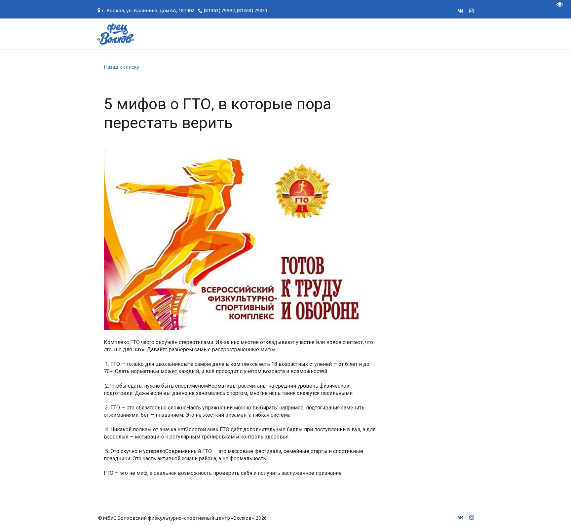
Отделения (77, 34)
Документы (186, 34)
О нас (37, 34)
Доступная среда (351, 34)
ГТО (148, 34)
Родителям (236, 34)
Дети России (414, 34)
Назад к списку (121, 67)
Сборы (119, 34)
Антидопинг (288, 34)
